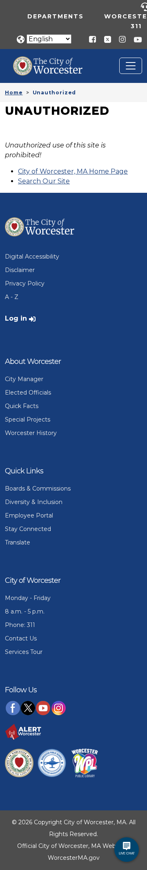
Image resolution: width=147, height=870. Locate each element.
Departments (55, 16)
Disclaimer (20, 270)
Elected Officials (28, 392)
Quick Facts (21, 406)
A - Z (11, 297)
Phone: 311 (20, 625)
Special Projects (27, 419)
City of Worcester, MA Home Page (73, 171)
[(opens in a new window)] (104, 39)
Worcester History (31, 433)
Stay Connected (28, 529)
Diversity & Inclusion (33, 502)
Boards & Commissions (38, 488)
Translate (17, 542)
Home (14, 92)
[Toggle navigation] (130, 66)
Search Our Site (44, 181)
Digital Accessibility (32, 256)
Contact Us (21, 638)
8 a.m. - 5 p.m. (25, 611)
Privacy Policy (25, 283)
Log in (16, 318)
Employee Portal (29, 515)
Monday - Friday (28, 598)
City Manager (24, 379)
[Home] (54, 62)
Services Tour (23, 652)
